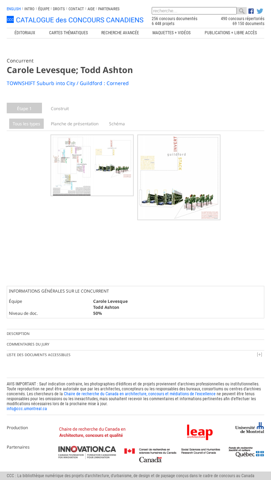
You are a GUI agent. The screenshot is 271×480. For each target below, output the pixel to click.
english (14, 9)
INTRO (29, 9)
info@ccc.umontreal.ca (27, 408)
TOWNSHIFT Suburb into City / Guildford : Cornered (68, 83)
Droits (59, 9)
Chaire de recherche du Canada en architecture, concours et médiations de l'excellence (140, 393)
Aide (91, 9)
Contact (76, 9)
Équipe (43, 9)
